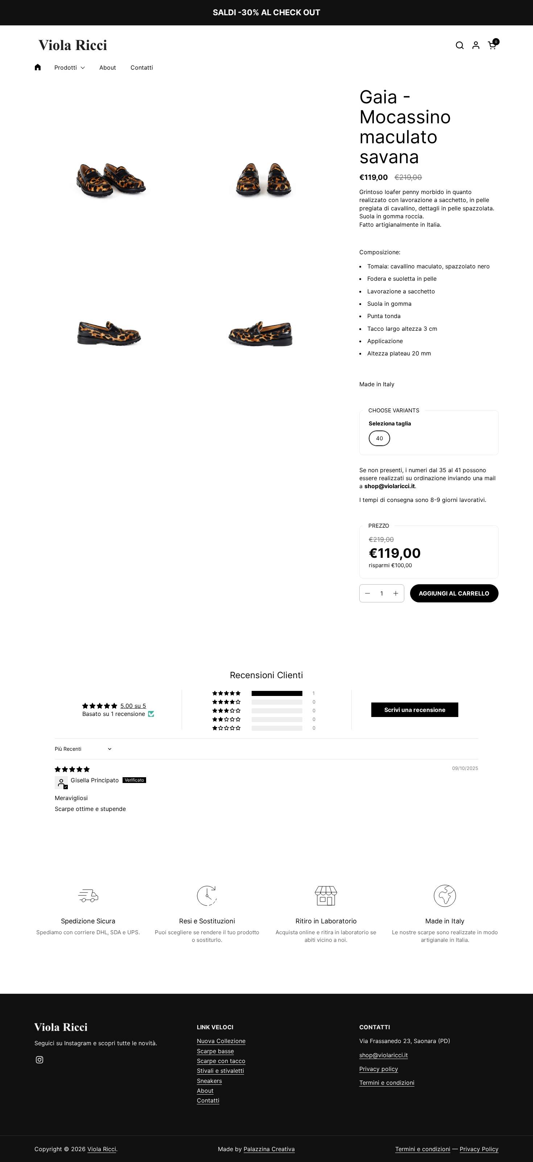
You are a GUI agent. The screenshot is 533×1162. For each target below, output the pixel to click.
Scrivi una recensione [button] (415, 709)
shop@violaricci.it (383, 1055)
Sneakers (209, 1080)
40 (379, 438)
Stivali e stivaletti (220, 1070)
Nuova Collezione (221, 1040)
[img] (72, 769)
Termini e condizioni (386, 1082)
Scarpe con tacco (221, 1060)
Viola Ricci (101, 1149)
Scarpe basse (215, 1051)
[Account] (475, 45)
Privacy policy (378, 1068)
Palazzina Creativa (269, 1149)
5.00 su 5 (133, 705)
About (205, 1090)
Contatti (208, 1100)
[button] (459, 45)
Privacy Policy (479, 1149)
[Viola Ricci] (72, 45)
